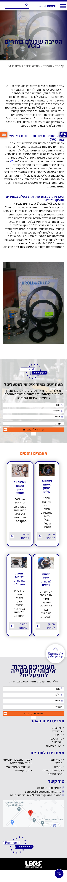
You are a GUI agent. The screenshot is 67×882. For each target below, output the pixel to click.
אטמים (58, 767)
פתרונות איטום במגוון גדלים (47, 486)
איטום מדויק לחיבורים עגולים (46, 580)
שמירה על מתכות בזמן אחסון (20, 487)
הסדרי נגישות (54, 746)
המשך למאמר (50, 536)
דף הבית (59, 66)
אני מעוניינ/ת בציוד (33, 713)
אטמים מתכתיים (52, 770)
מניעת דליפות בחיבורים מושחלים (19, 579)
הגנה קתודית (22, 770)
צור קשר (57, 742)
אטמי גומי (56, 760)
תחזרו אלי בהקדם (33, 429)
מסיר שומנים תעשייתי (16, 760)
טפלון (58, 763)
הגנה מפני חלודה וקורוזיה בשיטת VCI (18, 765)
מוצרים (58, 735)
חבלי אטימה (55, 774)
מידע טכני (56, 738)
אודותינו (57, 731)
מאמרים (47, 66)
